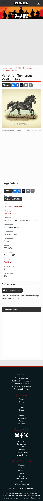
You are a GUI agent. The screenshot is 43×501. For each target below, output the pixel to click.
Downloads (21, 418)
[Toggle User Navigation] (38, 3)
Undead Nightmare (21, 383)
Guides (21, 407)
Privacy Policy (21, 455)
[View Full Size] (21, 109)
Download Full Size (14, 199)
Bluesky (21, 465)
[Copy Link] (31, 85)
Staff (22, 447)
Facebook (21, 468)
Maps (21, 410)
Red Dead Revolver (21, 389)
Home (4, 68)
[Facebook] (17, 85)
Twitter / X (21, 470)
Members (21, 449)
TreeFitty (7, 262)
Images (30, 68)
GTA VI (21, 473)
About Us (21, 441)
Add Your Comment (13, 290)
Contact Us (21, 444)
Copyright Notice (21, 452)
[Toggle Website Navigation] (4, 3)
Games (12, 68)
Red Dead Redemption (21, 386)
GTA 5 (21, 476)
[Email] (26, 85)
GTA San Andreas (21, 484)
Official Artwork (11, 70)
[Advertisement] (21, 42)
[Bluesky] (13, 85)
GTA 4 (21, 481)
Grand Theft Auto (21, 478)
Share (7, 85)
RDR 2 (21, 68)
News (21, 402)
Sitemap (21, 424)
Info (21, 404)
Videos (21, 415)
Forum (21, 421)
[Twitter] (22, 85)
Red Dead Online (21, 378)
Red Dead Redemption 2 (14, 206)
